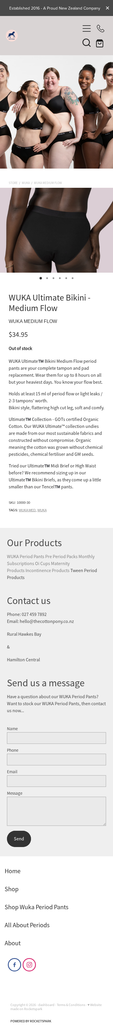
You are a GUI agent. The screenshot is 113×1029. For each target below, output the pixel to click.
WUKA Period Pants (25, 557)
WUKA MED (27, 510)
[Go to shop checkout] (100, 42)
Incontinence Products (47, 571)
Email (12, 771)
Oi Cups (42, 564)
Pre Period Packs (61, 557)
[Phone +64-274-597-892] (100, 28)
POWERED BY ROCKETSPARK (30, 1021)
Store (13, 183)
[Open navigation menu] (87, 28)
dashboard (46, 1005)
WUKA (26, 183)
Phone (12, 750)
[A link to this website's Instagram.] (29, 964)
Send (19, 839)
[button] (87, 42)
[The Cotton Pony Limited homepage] (43, 36)
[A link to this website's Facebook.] (14, 964)
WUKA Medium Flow (48, 183)
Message (14, 793)
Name (12, 728)
